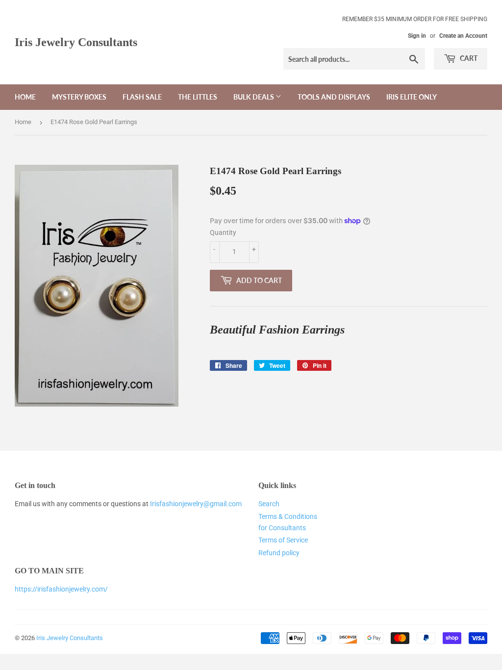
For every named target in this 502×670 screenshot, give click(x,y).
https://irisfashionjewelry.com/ (61, 589)
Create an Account (463, 35)
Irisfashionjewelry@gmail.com (196, 504)
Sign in (417, 35)
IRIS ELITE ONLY (411, 97)
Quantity (223, 232)
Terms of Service (283, 540)
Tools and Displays (334, 97)
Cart (467, 58)
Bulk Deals (254, 97)
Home (25, 97)
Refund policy (279, 553)
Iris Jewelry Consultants (76, 42)
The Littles (197, 97)
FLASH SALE (142, 97)
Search (268, 504)
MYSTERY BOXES (79, 97)
